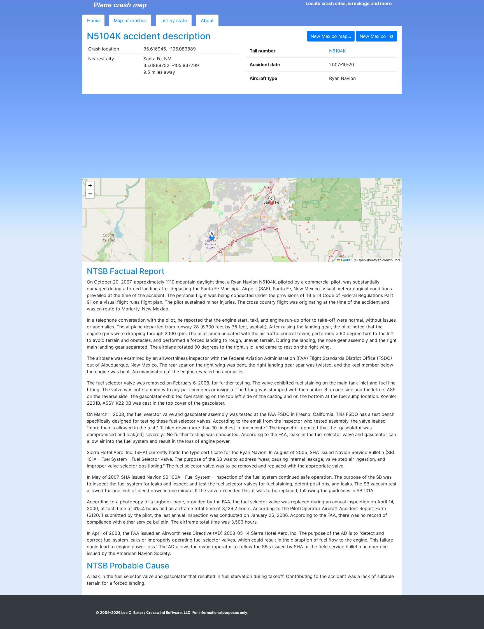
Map (130, 20)
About (207, 20)
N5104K (337, 51)
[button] (90, 185)
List (173, 20)
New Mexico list (377, 36)
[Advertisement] (242, 136)
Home (93, 20)
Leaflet (346, 259)
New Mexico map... (331, 36)
